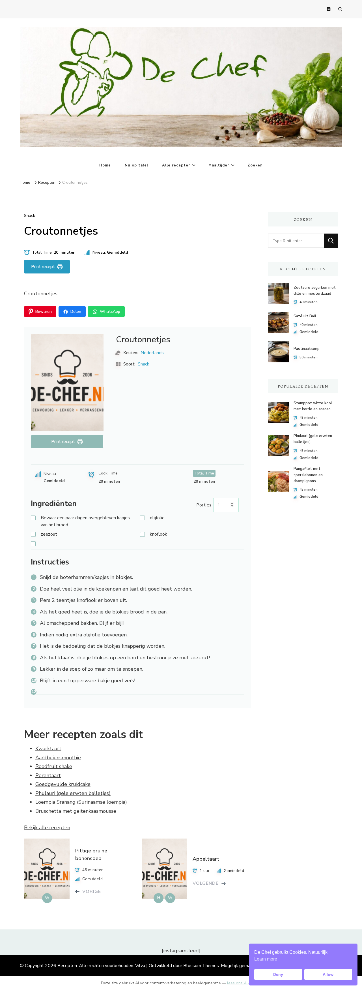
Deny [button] (278, 974)
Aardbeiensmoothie (58, 757)
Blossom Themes (201, 966)
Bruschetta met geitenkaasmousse (75, 811)
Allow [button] (328, 974)
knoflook (158, 534)
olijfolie (157, 518)
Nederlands (152, 353)
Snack (29, 215)
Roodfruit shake (53, 766)
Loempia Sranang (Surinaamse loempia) (81, 802)
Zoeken (255, 165)
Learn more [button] (265, 959)
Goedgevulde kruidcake (62, 784)
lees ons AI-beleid (243, 983)
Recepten (67, 966)
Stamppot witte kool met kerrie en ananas (313, 406)
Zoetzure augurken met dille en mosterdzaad (315, 290)
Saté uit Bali (305, 316)
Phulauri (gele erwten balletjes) (73, 793)
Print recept (43, 267)
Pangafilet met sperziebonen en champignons (308, 475)
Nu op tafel (136, 165)
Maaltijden (219, 165)
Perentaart (48, 775)
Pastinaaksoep (307, 348)
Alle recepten (176, 165)
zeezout (49, 534)
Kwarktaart (48, 748)
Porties (204, 505)
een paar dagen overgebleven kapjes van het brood (85, 521)
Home (105, 165)
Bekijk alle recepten (47, 827)
